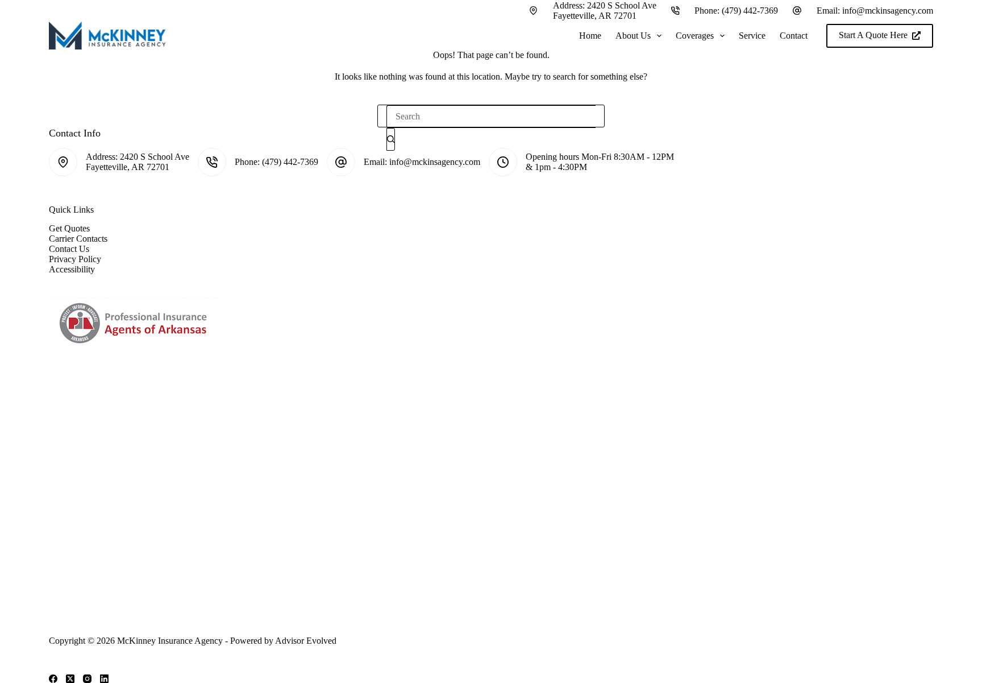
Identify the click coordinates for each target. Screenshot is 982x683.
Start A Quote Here (873, 35)
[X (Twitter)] (70, 678)
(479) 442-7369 (750, 10)
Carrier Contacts (78, 238)
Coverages (695, 35)
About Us (633, 35)
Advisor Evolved (305, 640)
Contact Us (69, 249)
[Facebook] (53, 678)
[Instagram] (87, 678)
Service (752, 35)
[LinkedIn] (104, 678)
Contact (794, 35)
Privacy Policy (75, 259)
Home (590, 35)
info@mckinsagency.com (887, 10)
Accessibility (72, 269)
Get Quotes (69, 228)
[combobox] (491, 116)
